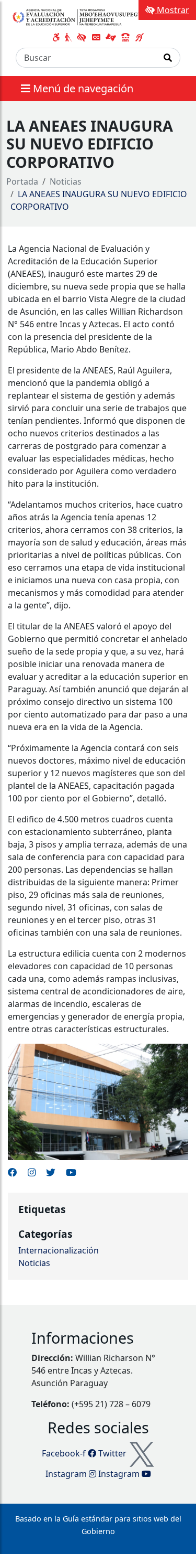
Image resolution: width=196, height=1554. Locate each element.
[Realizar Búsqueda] (168, 58)
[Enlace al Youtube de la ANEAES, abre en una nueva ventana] (71, 1172)
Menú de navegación (81, 88)
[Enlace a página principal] (80, 17)
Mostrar (172, 10)
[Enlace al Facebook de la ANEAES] (12, 1172)
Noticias (66, 181)
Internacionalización (58, 1250)
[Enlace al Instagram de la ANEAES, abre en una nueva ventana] (32, 1172)
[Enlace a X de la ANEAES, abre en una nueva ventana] (50, 1172)
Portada (22, 181)
